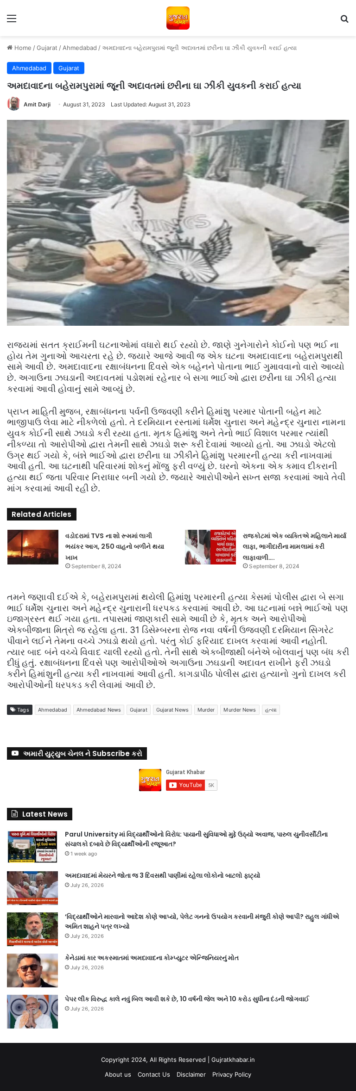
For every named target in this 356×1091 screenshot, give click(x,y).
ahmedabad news (98, 710)
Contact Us (154, 1074)
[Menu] (11, 21)
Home (22, 47)
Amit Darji (37, 104)
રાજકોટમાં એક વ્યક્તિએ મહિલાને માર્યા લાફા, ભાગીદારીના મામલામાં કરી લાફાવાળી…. (294, 547)
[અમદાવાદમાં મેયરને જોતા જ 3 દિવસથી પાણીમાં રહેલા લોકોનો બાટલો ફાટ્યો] (32, 888)
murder (206, 710)
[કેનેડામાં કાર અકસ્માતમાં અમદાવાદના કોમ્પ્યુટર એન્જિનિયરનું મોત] (32, 970)
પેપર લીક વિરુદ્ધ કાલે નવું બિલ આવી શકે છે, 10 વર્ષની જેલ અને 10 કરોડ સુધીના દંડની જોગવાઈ (187, 999)
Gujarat (47, 47)
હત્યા (271, 710)
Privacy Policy (231, 1074)
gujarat (138, 710)
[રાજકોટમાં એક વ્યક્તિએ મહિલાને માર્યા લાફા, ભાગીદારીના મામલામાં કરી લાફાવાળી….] (210, 547)
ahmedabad (53, 710)
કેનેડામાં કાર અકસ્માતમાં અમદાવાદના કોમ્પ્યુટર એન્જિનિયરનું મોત (152, 957)
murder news (239, 710)
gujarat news (172, 710)
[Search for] (344, 21)
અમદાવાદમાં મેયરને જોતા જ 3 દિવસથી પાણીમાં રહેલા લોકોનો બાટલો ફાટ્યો (163, 875)
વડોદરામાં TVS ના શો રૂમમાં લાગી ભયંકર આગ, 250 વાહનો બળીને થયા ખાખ (114, 547)
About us (118, 1074)
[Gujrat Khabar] (178, 18)
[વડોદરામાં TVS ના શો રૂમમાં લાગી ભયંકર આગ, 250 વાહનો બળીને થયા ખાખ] (32, 547)
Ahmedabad (80, 47)
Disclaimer (191, 1074)
